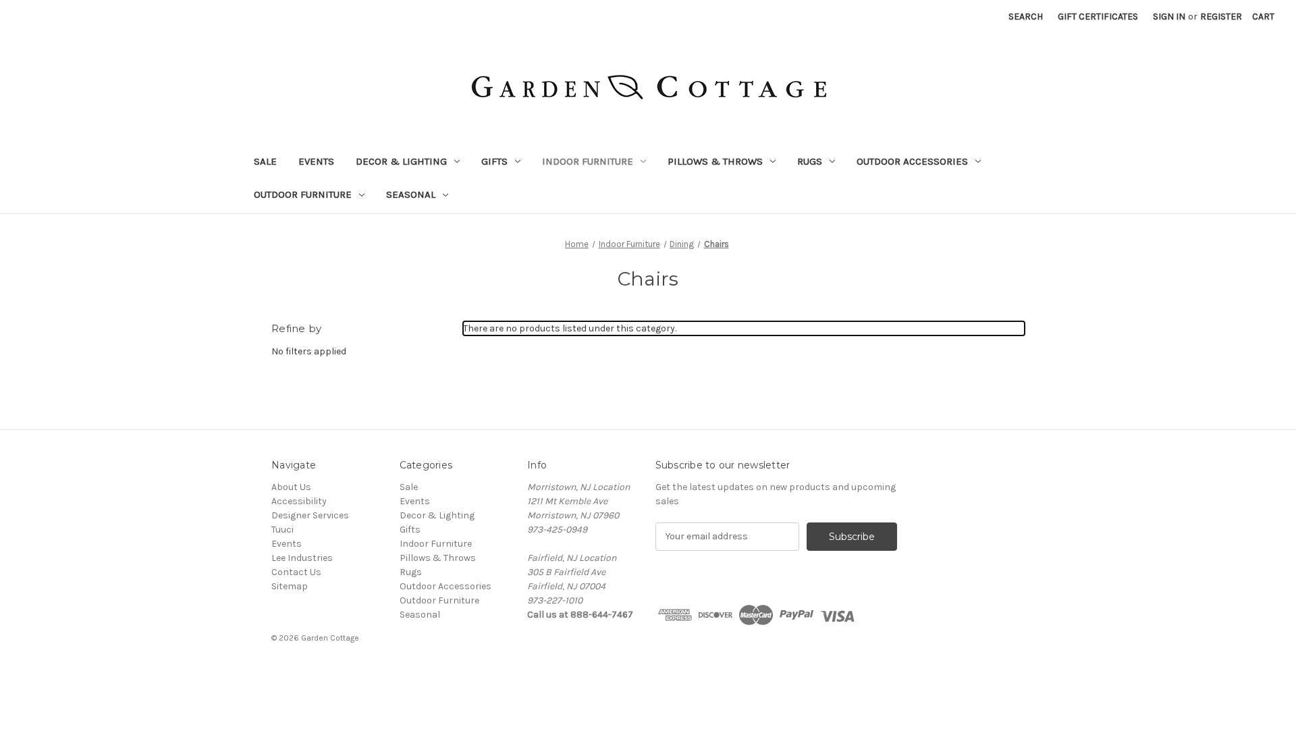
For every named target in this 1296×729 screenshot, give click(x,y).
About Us (291, 487)
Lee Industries (302, 558)
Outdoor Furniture (303, 194)
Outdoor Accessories (912, 161)
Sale (265, 161)
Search (1025, 16)
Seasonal (410, 194)
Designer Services (310, 515)
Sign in (1169, 16)
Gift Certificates (1098, 16)
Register (1221, 16)
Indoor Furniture (587, 161)
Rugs (809, 161)
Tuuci (282, 529)
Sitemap (289, 586)
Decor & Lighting (401, 161)
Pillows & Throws (715, 161)
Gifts (494, 161)
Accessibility (299, 501)
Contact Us (296, 572)
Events (316, 161)
